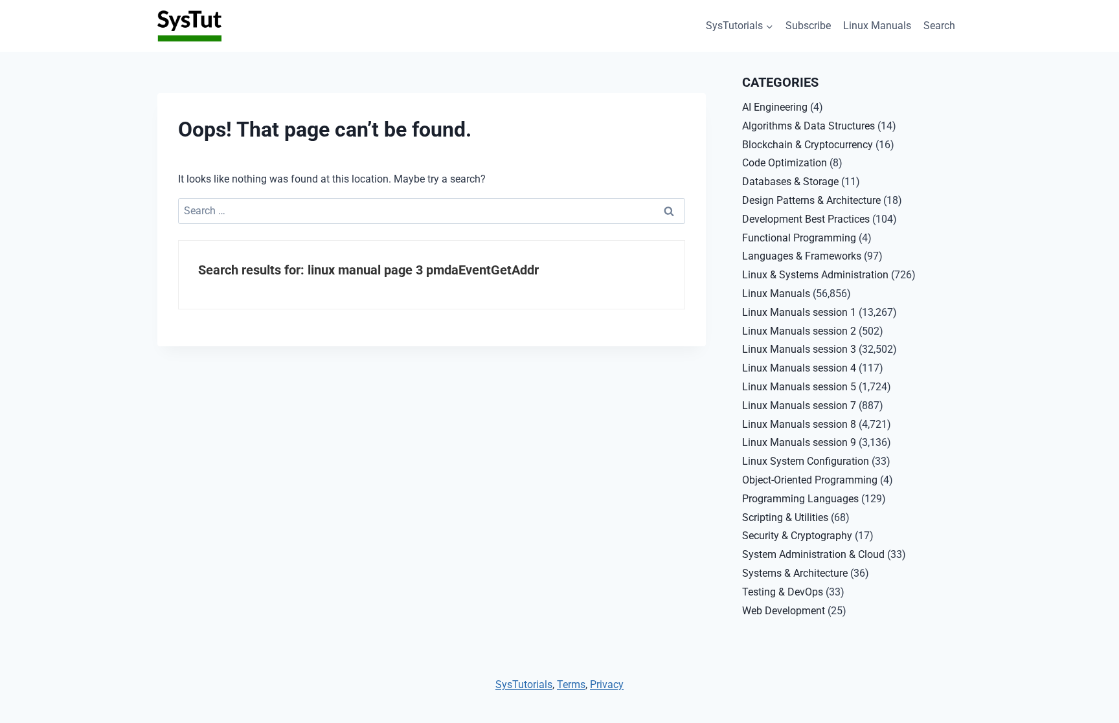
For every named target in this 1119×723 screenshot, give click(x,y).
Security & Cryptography (797, 535)
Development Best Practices (806, 219)
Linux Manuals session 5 (799, 387)
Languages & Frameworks (801, 256)
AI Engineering (775, 107)
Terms (571, 684)
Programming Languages (800, 499)
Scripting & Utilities (785, 517)
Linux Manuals (877, 25)
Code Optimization (784, 163)
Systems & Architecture (795, 573)
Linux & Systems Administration (815, 275)
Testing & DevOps (782, 592)
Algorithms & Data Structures (808, 126)
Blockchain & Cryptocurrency (807, 145)
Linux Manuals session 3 (799, 349)
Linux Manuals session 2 (799, 331)
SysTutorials (523, 684)
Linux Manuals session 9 (799, 442)
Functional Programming (799, 238)
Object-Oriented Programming (809, 480)
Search (939, 25)
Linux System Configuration (805, 461)
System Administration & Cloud (813, 554)
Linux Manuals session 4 (799, 368)
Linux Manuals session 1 (799, 312)
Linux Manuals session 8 (799, 424)
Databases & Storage (790, 181)
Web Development (783, 611)
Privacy (607, 684)
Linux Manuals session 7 (799, 405)
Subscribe (808, 25)
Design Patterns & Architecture (811, 200)
